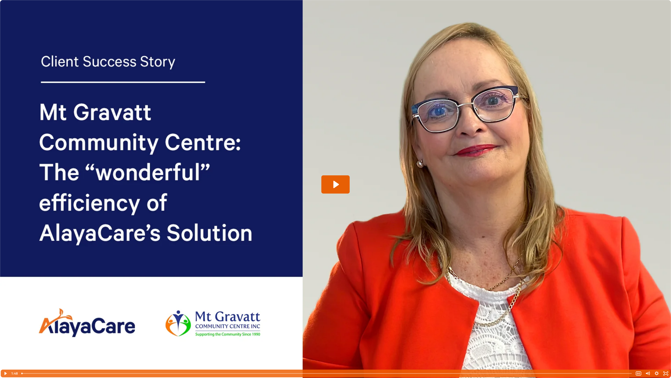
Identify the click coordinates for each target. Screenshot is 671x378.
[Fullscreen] (665, 373)
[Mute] (647, 373)
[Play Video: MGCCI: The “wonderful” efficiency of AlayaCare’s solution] (335, 184)
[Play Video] (5, 373)
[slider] (327, 373)
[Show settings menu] (656, 373)
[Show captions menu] (638, 373)
